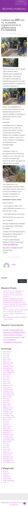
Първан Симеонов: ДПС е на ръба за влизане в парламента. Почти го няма (15, 306)
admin (14, 264)
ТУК (10, 250)
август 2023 (7, 419)
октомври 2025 (8, 370)
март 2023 (6, 428)
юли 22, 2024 (5, 33)
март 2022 (6, 451)
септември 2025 (8, 372)
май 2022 (6, 447)
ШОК (4, 482)
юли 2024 (6, 398)
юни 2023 (6, 423)
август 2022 (7, 441)
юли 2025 (6, 376)
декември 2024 (8, 389)
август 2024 (7, 396)
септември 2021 (8, 462)
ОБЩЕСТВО (13, 33)
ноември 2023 (7, 413)
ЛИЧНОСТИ (6, 477)
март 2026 (6, 361)
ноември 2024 (7, 391)
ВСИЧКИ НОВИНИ (14, 8)
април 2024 (6, 404)
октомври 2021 (8, 460)
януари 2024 (7, 410)
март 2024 (6, 406)
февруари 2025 (8, 385)
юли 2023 (6, 421)
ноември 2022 (7, 436)
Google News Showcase (10, 244)
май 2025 (6, 380)
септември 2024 (8, 395)
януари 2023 (7, 432)
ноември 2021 (7, 458)
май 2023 (6, 425)
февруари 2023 (8, 430)
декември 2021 (8, 456)
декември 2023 (8, 411)
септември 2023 (8, 417)
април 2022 (6, 449)
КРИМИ (5, 475)
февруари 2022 (8, 453)
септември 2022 (8, 440)
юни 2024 (6, 400)
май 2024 (6, 402)
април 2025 (6, 381)
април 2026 (6, 359)
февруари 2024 (8, 408)
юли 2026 (6, 353)
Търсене (4, 278)
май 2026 (6, 357)
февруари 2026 (8, 363)
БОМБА (5, 471)
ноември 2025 (7, 368)
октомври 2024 (8, 393)
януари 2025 (7, 387)
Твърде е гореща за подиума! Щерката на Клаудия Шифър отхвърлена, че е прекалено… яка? (14, 300)
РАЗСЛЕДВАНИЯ (8, 480)
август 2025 (7, 374)
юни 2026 (6, 355)
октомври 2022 (8, 438)
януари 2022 (7, 455)
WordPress (12, 502)
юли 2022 (6, 443)
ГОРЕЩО (6, 473)
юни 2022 (6, 445)
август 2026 (7, 351)
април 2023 (6, 426)
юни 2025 (6, 378)
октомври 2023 (8, 415)
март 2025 (6, 383)
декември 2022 (8, 434)
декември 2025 (8, 366)
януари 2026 (7, 365)
